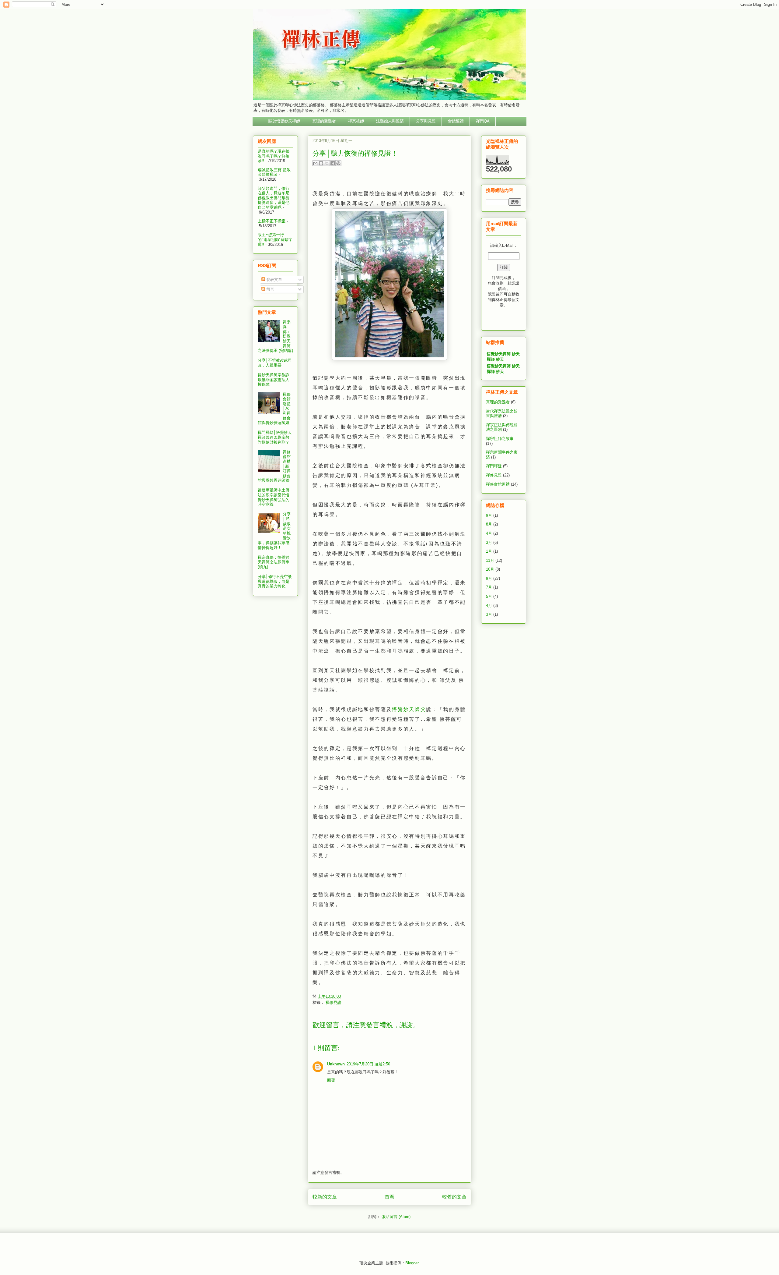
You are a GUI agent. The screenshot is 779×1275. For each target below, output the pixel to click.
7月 (489, 587)
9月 (489, 515)
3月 (489, 542)
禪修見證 (333, 1002)
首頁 (389, 1196)
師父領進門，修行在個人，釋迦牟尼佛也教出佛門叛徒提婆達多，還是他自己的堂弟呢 (273, 198)
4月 (489, 533)
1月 (489, 551)
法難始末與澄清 (390, 121)
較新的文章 (325, 1196)
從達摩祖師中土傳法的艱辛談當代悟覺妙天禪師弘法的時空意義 (273, 497)
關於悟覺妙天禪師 (284, 121)
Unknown (336, 1064)
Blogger (411, 1263)
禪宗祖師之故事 (500, 438)
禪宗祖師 (356, 121)
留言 (269, 289)
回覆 (331, 1080)
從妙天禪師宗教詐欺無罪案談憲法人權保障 (273, 380)
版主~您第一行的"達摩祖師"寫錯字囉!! (275, 239)
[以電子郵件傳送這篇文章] (315, 163)
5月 (489, 596)
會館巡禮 (456, 121)
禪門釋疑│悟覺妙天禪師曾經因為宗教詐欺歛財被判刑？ (275, 437)
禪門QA (483, 121)
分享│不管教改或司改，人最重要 (275, 362)
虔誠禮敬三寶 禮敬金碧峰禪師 (274, 172)
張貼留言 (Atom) (396, 1216)
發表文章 (273, 279)
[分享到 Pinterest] (338, 163)
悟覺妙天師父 (409, 709)
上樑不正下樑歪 (271, 221)
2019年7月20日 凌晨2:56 (368, 1064)
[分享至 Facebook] (333, 163)
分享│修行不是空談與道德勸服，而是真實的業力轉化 (275, 581)
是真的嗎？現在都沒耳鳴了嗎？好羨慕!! (273, 156)
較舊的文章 (454, 1196)
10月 (490, 569)
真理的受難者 (324, 121)
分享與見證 (426, 121)
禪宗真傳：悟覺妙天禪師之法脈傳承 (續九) (273, 562)
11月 (490, 560)
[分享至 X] (327, 163)
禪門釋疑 (494, 466)
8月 (489, 524)
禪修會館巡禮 (498, 484)
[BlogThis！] (321, 163)
